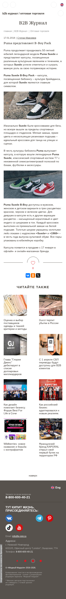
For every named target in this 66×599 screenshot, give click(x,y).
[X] (38, 275)
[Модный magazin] (29, 4)
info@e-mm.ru (19, 536)
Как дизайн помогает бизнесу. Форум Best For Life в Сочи (15, 409)
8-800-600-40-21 (18, 497)
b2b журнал (10, 13)
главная (8, 31)
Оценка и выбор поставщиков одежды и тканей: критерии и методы (15, 324)
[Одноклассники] (33, 275)
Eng (57, 487)
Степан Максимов (26, 38)
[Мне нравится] (33, 261)
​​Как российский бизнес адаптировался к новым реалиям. (49, 409)
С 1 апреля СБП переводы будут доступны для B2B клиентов (50, 364)
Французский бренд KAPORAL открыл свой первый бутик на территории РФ (49, 449)
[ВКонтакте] (28, 275)
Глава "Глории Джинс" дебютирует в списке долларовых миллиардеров (12, 367)
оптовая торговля (32, 13)
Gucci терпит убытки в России (48, 321)
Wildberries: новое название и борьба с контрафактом (15, 446)
